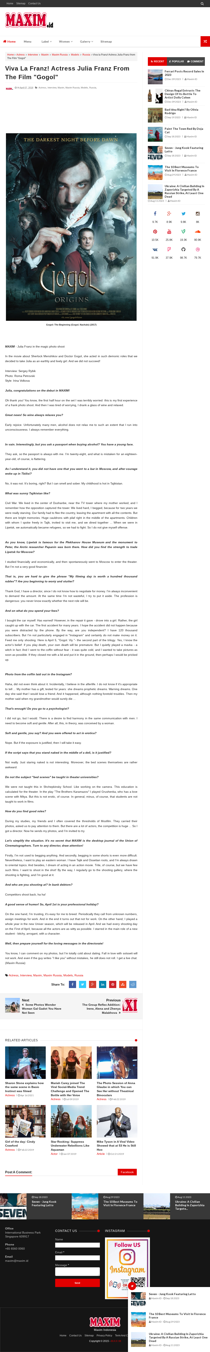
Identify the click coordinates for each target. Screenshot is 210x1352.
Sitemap (20, 3)
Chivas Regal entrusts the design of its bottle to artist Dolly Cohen (182, 94)
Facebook (127, 1172)
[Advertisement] (71, 113)
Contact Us (34, 3)
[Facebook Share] (72, 984)
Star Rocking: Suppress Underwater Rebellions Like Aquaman (70, 1145)
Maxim (45, 54)
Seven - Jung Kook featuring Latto (172, 1294)
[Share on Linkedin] (102, 984)
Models (75, 54)
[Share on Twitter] (82, 984)
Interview (33, 54)
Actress (20, 54)
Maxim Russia (60, 54)
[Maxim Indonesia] (29, 21)
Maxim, (61, 87)
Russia (86, 54)
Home (10, 3)
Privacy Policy (104, 1335)
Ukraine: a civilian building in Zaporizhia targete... (118, 1205)
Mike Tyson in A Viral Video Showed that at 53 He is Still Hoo (116, 1145)
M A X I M (116, 1341)
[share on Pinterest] (112, 984)
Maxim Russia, (72, 87)
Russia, (93, 87)
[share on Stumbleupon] (122, 984)
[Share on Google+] (92, 984)
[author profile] (9, 92)
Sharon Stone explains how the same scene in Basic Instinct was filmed (24, 1087)
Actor (54, 1153)
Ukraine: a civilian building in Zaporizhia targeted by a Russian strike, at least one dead (178, 1337)
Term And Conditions (126, 1335)
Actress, (43, 87)
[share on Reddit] (132, 984)
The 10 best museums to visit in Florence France (182, 168)
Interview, (52, 87)
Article (101, 1153)
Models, (85, 87)
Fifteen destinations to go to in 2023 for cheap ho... (191, 1205)
